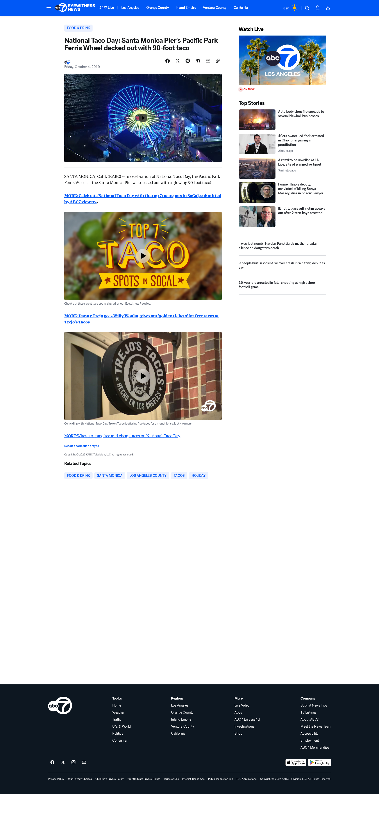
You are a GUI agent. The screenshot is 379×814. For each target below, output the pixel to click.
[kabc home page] (60, 705)
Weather (118, 712)
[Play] (282, 60)
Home (116, 705)
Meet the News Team (315, 726)
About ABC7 (309, 719)
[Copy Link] (218, 60)
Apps (238, 712)
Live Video (242, 705)
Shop (238, 733)
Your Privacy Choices (80, 779)
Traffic (117, 719)
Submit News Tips (313, 705)
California (241, 7)
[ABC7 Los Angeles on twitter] (63, 762)
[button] (48, 7)
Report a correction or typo (81, 446)
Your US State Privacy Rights (143, 779)
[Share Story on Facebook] (167, 60)
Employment (309, 740)
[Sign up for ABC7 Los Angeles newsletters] (84, 762)
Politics (117, 733)
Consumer (119, 740)
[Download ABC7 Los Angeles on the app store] (295, 762)
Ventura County (215, 7)
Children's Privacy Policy (109, 779)
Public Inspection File (220, 779)
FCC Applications (246, 779)
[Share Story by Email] (208, 60)
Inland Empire (186, 7)
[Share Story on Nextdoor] (198, 60)
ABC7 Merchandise (314, 747)
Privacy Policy (56, 779)
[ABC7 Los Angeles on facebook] (52, 762)
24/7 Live (106, 7)
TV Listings (308, 712)
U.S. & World (121, 726)
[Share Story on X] (177, 60)
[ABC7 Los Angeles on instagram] (73, 762)
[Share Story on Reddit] (187, 60)
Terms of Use (171, 779)
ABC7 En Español (247, 719)
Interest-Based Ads (193, 779)
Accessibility (309, 733)
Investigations (244, 726)
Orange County (157, 7)
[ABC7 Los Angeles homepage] (75, 8)
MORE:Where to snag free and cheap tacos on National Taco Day (122, 435)
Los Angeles (130, 7)
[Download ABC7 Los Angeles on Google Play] (319, 762)
